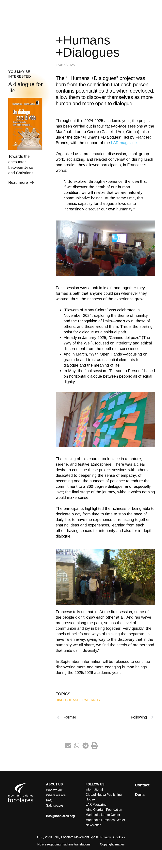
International (94, 789)
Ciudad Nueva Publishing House (104, 797)
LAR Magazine (96, 804)
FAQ (49, 800)
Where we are (56, 795)
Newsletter (93, 825)
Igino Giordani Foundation (104, 809)
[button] (67, 745)
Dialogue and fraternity (78, 700)
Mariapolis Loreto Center (103, 814)
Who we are (54, 790)
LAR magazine (124, 143)
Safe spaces (54, 805)
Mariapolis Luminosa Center (105, 820)
